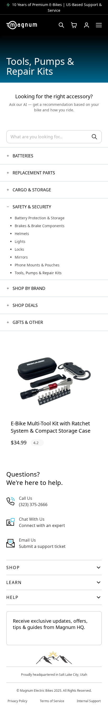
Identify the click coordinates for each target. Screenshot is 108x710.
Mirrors (21, 257)
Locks (19, 249)
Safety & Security (32, 207)
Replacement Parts (34, 173)
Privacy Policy (17, 701)
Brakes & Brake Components (39, 225)
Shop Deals (25, 305)
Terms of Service (52, 701)
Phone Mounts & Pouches (37, 264)
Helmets (22, 233)
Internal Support (89, 701)
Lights (20, 241)
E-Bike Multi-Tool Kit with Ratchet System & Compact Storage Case (50, 427)
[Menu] (99, 25)
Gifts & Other (28, 322)
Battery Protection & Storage (39, 217)
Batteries (23, 156)
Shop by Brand (29, 288)
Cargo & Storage (32, 190)
